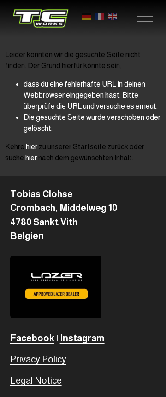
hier (31, 147)
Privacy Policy (38, 359)
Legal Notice (36, 380)
